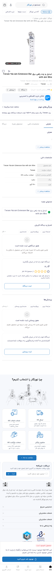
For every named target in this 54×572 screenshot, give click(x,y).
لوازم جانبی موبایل (40, 18)
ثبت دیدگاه (27, 286)
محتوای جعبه (17, 124)
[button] (9, 71)
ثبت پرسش (27, 352)
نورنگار (50, 18)
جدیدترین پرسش (20, 306)
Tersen (43, 84)
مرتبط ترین (46, 232)
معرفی (48, 124)
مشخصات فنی (33, 124)
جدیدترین (23, 232)
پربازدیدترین (34, 232)
